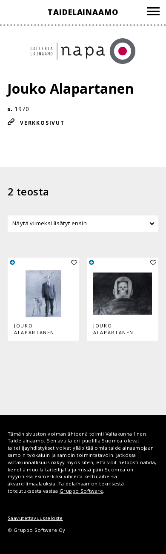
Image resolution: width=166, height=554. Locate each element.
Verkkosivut (42, 122)
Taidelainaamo (83, 12)
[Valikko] (153, 12)
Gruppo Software (81, 491)
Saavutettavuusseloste (35, 518)
